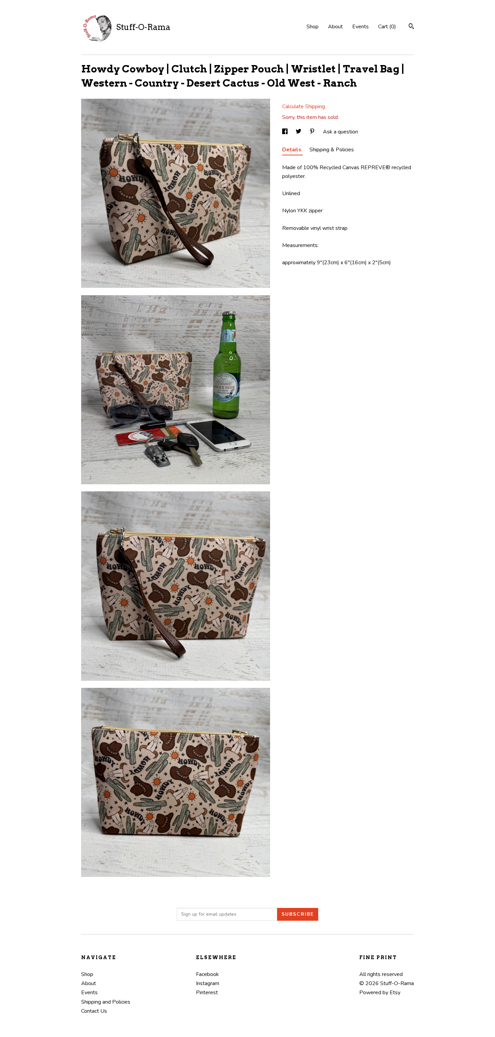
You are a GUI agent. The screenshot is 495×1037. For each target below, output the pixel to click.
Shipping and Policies (105, 1002)
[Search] (411, 27)
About (335, 26)
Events (360, 26)
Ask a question (340, 131)
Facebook (207, 974)
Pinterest (207, 992)
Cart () (387, 26)
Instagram (207, 983)
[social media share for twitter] (299, 131)
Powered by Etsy (379, 992)
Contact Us (94, 1011)
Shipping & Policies (331, 149)
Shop (312, 26)
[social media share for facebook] (285, 131)
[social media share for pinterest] (312, 131)
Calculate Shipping (303, 106)
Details (292, 149)
